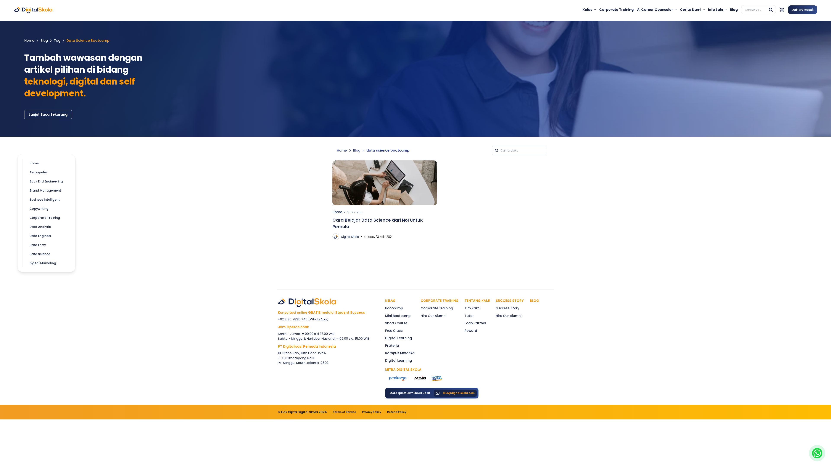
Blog (44, 40)
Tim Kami (472, 308)
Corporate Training (440, 300)
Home (29, 40)
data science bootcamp (88, 40)
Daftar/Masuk (803, 10)
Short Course (396, 323)
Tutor (469, 315)
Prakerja (392, 345)
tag (57, 40)
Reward (471, 330)
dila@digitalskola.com (459, 393)
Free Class (394, 330)
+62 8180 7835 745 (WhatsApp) (303, 319)
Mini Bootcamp (398, 315)
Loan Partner (475, 323)
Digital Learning (398, 338)
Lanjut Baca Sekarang (48, 114)
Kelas (390, 300)
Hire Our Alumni (433, 315)
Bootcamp (394, 308)
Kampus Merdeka (400, 353)
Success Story (507, 308)
